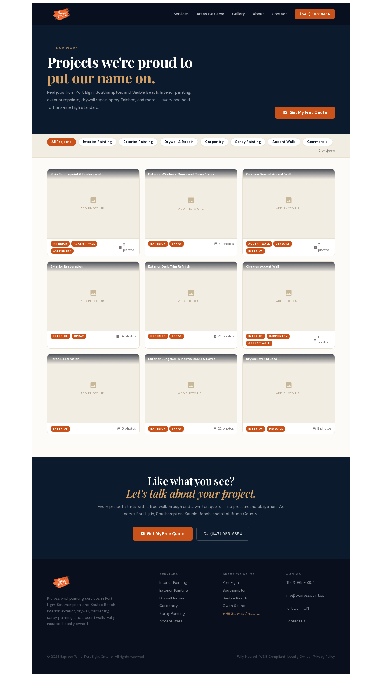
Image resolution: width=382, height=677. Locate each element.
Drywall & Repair (178, 142)
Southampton (235, 590)
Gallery (238, 13)
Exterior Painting (138, 142)
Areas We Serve (210, 13)
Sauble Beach (235, 598)
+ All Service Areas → (241, 613)
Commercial (317, 142)
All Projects (61, 142)
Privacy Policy (324, 656)
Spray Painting (248, 142)
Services (181, 13)
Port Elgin (231, 582)
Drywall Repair (172, 598)
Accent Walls (284, 142)
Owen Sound (234, 605)
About (258, 13)
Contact (279, 13)
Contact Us (296, 621)
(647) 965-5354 (315, 13)
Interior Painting (97, 142)
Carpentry (214, 142)
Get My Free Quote (308, 112)
